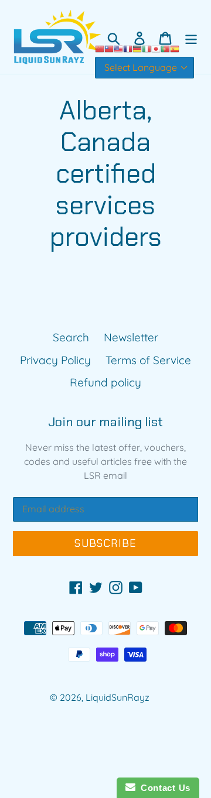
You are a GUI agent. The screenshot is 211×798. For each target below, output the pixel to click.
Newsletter (131, 337)
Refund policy (105, 382)
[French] (127, 48)
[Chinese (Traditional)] (109, 48)
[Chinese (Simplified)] (99, 48)
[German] (137, 48)
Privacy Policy (55, 360)
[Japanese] (156, 48)
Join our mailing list (105, 422)
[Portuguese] (165, 48)
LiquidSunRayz (117, 697)
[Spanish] (174, 48)
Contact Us (162, 788)
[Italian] (146, 48)
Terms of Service (148, 360)
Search (71, 337)
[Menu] (191, 37)
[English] (118, 48)
